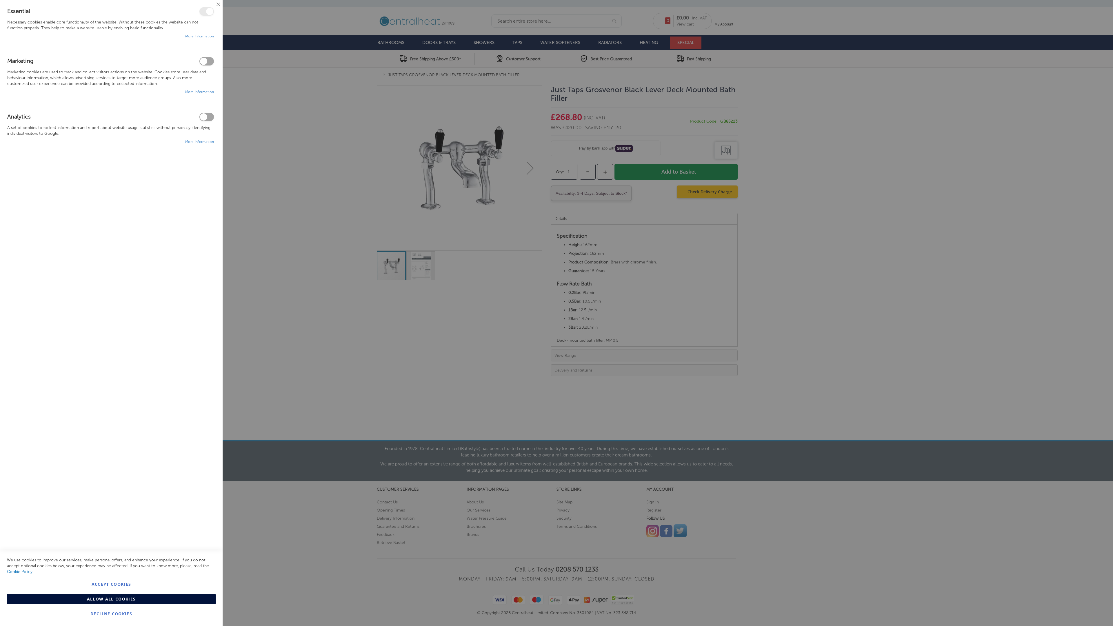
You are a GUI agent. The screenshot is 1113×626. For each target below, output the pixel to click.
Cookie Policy (19, 571)
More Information (199, 36)
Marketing (206, 61)
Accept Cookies (111, 584)
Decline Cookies (111, 613)
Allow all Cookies (111, 599)
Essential (206, 11)
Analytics (206, 117)
